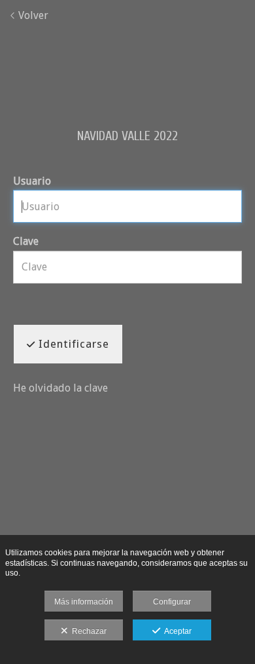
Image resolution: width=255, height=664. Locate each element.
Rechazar (87, 631)
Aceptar (176, 631)
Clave (26, 241)
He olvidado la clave (60, 388)
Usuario (32, 181)
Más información (83, 601)
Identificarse (72, 343)
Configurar (172, 601)
